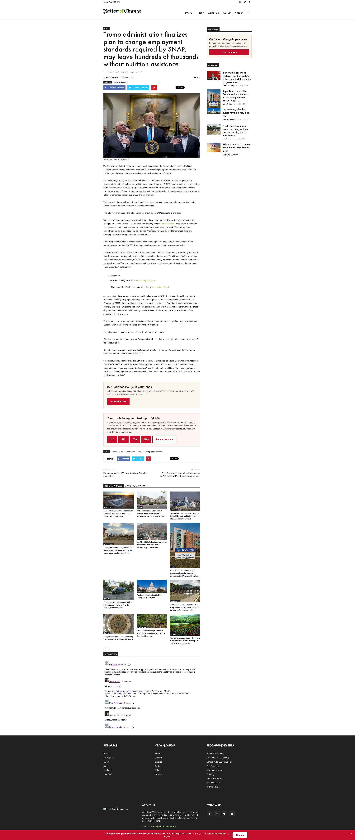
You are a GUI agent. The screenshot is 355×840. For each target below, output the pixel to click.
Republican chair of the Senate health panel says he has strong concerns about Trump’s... (236, 95)
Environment (108, 507)
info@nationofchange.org (164, 826)
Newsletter (108, 757)
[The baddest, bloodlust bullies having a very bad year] (152, 586)
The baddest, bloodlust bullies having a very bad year (236, 112)
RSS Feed (107, 774)
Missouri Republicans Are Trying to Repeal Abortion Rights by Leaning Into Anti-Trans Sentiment (184, 516)
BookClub (107, 770)
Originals (213, 13)
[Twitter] (245, 2)
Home (106, 753)
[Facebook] (236, 2)
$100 (146, 439)
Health (173, 567)
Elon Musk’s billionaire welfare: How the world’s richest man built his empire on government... (237, 77)
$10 (112, 439)
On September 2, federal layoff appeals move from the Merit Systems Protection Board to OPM (151, 513)
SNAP (140, 452)
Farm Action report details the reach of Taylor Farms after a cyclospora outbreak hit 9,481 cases (185, 641)
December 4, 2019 (160, 287)
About (157, 753)
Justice (139, 507)
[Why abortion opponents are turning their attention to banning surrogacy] (118, 624)
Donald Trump (117, 452)
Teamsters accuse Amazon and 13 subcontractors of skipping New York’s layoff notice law (117, 605)
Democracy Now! (214, 770)
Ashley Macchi (112, 77)
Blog (105, 766)
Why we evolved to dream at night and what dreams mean (236, 147)
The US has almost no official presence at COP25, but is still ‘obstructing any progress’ (180, 474)
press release (168, 223)
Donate (227, 13)
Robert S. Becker (229, 119)
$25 (123, 439)
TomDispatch (213, 766)
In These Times (213, 786)
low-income (130, 452)
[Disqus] (151, 694)
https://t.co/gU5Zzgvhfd (146, 280)
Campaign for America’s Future (220, 762)
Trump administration (153, 452)
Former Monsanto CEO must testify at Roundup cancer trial (125, 474)
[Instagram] (240, 2)
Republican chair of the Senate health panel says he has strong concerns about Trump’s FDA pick (184, 573)
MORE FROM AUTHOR (135, 485)
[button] (248, 13)
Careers (158, 762)
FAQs (157, 766)
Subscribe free (118, 401)
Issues (188, 13)
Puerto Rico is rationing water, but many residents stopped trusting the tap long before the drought (185, 607)
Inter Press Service (215, 778)
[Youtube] (249, 2)
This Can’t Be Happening (218, 757)
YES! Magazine (213, 782)
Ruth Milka (227, 104)
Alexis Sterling (228, 85)
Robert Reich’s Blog (215, 753)
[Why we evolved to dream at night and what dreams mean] (213, 147)
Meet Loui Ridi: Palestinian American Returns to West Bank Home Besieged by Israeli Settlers (152, 545)
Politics (106, 28)
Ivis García (227, 139)
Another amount (164, 439)
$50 (135, 439)
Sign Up (239, 13)
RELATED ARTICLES (113, 485)
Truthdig (210, 774)
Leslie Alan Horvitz (230, 154)
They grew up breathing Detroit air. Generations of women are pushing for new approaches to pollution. (117, 550)
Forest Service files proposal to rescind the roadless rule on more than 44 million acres (151, 633)
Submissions (160, 770)
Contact (158, 774)
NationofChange (120, 82)
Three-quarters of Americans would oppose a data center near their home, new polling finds (118, 513)
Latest (201, 13)
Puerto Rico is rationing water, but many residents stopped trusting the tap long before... (236, 130)
